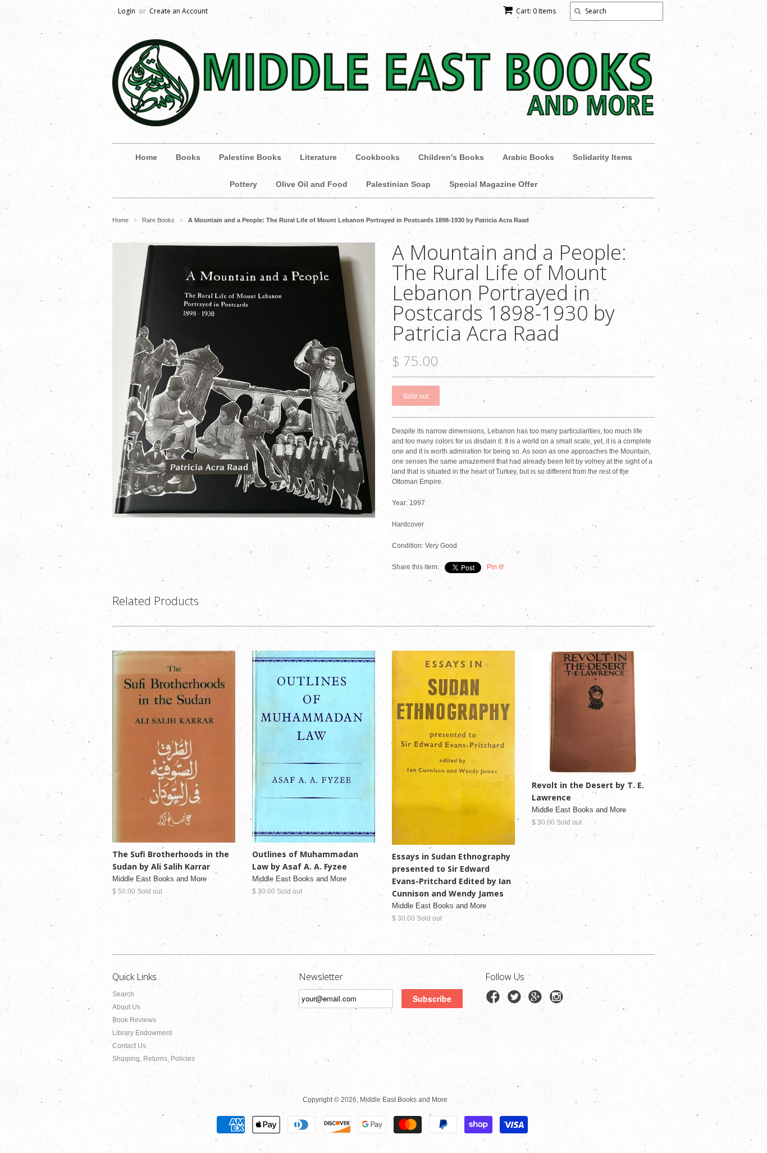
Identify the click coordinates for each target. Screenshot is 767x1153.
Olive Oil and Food (312, 184)
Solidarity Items (602, 157)
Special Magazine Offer (493, 184)
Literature (318, 157)
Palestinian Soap (398, 184)
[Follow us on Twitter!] (516, 1000)
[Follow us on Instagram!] (558, 1000)
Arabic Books (528, 157)
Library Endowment (142, 1033)
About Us (126, 1007)
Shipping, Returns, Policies (153, 1059)
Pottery (243, 184)
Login (126, 11)
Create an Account (178, 11)
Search (123, 994)
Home (146, 157)
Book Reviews (134, 1020)
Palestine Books (250, 157)
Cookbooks (377, 157)
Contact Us (129, 1046)
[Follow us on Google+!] (536, 1000)
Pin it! (495, 567)
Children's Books (451, 157)
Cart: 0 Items (536, 11)
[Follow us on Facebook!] (494, 1000)
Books (188, 157)
